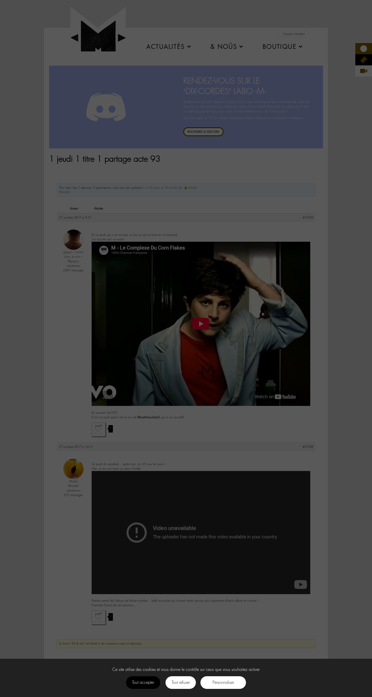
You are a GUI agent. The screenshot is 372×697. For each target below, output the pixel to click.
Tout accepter (143, 682)
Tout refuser (181, 682)
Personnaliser (223, 682)
